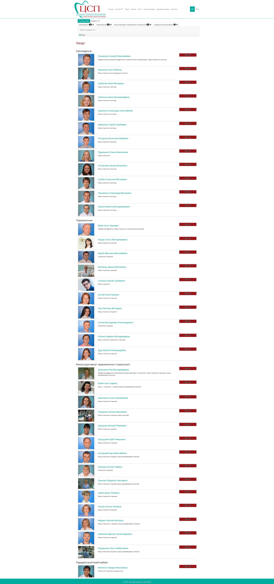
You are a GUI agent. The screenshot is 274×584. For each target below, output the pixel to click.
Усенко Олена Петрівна (109, 506)
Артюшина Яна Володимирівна (113, 369)
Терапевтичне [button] (102, 25)
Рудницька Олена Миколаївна (113, 152)
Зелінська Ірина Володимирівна (113, 97)
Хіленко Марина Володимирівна (114, 336)
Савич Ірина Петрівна (108, 492)
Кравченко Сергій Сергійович (112, 124)
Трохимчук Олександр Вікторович (114, 192)
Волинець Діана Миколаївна (112, 266)
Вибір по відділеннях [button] (87, 30)
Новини (133, 9)
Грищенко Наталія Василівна (112, 411)
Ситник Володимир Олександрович (115, 322)
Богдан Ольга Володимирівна (112, 239)
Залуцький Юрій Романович (111, 439)
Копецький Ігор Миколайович (112, 453)
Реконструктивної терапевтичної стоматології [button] (131, 25)
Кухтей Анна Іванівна (108, 294)
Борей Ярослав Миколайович (112, 253)
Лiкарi (127, 9)
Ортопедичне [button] (85, 25)
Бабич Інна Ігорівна (107, 383)
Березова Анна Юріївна (109, 69)
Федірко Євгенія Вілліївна (110, 520)
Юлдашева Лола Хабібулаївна (113, 548)
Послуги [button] (118, 9)
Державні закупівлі (163, 9)
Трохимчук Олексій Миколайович (114, 56)
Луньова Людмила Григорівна (112, 480)
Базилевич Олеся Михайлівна (113, 397)
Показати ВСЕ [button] (84, 21)
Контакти (174, 9)
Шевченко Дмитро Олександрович (115, 533)
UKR (192, 9)
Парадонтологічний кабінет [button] (164, 25)
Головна (111, 9)
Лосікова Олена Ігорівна (110, 466)
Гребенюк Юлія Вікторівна (111, 83)
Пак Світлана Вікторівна (110, 308)
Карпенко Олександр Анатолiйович (115, 110)
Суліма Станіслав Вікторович (112, 179)
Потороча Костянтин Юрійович (113, 138)
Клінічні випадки (149, 9)
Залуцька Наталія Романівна (112, 425)
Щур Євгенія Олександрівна (112, 350)
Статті (140, 9)
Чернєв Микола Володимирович (114, 206)
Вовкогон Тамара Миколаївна (112, 567)
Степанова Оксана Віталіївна (112, 165)
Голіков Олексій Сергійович (111, 280)
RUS (197, 9)
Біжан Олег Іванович (108, 225)
